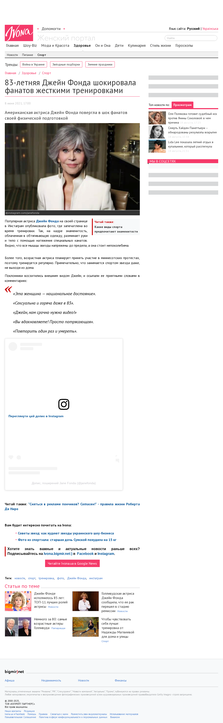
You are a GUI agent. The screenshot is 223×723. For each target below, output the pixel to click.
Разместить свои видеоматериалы (89, 714)
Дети (119, 45)
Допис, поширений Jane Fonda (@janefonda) (64, 483)
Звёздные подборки (66, 64)
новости (20, 578)
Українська (210, 28)
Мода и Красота (55, 45)
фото (60, 578)
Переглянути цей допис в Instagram (35, 416)
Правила (43, 714)
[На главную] (66, 38)
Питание (27, 54)
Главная (12, 45)
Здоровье (82, 45)
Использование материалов (124, 714)
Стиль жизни (160, 45)
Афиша (9, 680)
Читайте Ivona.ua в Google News (72, 563)
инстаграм (96, 578)
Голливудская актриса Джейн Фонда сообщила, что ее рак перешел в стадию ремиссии (117, 602)
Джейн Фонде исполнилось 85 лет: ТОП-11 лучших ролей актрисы (51, 600)
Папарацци (58, 628)
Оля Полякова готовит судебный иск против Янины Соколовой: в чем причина (192, 118)
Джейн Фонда (76, 578)
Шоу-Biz (30, 45)
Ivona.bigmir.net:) (58, 554)
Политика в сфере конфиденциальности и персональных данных (73, 717)
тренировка (46, 578)
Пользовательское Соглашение (20, 717)
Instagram (106, 554)
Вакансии (115, 717)
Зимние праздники (100, 64)
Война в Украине (33, 64)
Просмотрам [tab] (182, 105)
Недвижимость (51, 680)
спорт (31, 578)
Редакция (29, 711)
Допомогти (51, 28)
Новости (12, 54)
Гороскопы (184, 45)
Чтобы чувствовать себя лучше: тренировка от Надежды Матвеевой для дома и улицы (117, 628)
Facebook (85, 554)
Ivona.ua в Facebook (15, 714)
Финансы (121, 680)
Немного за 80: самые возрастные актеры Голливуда (50, 623)
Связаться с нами (59, 714)
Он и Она (102, 45)
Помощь (31, 714)
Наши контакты (13, 711)
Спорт (41, 54)
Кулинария (137, 45)
